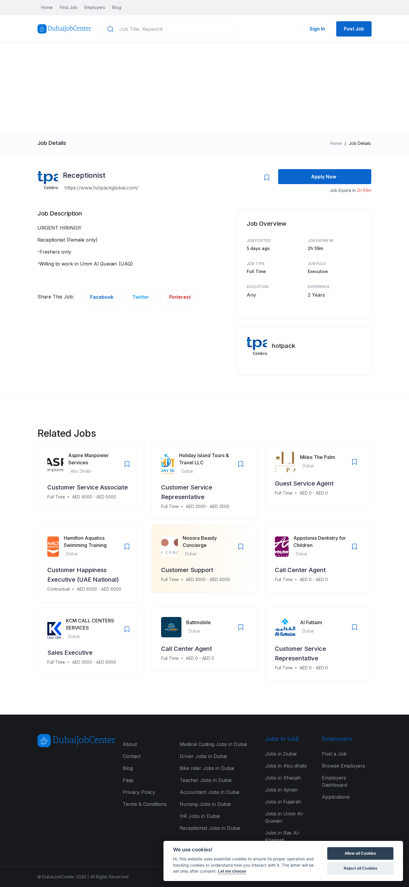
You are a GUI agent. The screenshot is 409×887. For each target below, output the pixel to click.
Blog (116, 7)
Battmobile (198, 622)
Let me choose (232, 871)
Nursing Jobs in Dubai (205, 804)
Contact (131, 756)
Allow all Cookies (360, 853)
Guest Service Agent (304, 483)
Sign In (317, 29)
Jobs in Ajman (281, 790)
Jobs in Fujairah (283, 802)
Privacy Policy (139, 792)
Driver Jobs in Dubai (203, 756)
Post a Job (334, 754)
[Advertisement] (204, 87)
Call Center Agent (300, 570)
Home (47, 7)
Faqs (128, 780)
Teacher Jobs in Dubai (205, 780)
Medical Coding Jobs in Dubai (213, 744)
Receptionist (84, 175)
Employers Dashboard (334, 781)
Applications (336, 797)
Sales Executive (70, 652)
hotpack (283, 345)
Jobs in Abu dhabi (286, 766)
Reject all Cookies (360, 868)
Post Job (354, 29)
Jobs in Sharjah (283, 778)
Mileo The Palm (317, 457)
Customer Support (187, 570)
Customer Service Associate (87, 487)
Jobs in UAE (282, 738)
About (130, 744)
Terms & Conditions (145, 804)
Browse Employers (343, 766)
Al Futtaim (311, 622)
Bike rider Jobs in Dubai (207, 768)
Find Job (68, 7)
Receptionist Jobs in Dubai (210, 828)
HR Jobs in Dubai (200, 816)
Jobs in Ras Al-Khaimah (282, 836)
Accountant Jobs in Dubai (209, 792)
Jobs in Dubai (280, 754)
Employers (94, 7)
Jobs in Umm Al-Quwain (284, 817)
